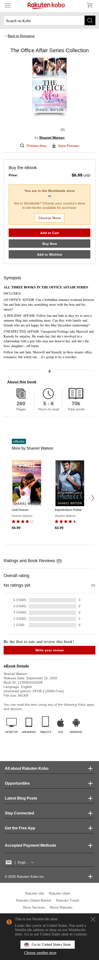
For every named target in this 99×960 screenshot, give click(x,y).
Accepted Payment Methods (30, 845)
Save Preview (68, 146)
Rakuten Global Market (33, 900)
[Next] (92, 498)
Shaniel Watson (52, 138)
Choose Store (49, 218)
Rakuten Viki (34, 893)
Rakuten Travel (67, 900)
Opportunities (17, 783)
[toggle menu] (8, 5)
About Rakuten (61, 907)
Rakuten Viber (59, 893)
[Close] (93, 919)
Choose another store (40, 953)
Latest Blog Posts (21, 798)
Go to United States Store (51, 944)
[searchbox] (49, 20)
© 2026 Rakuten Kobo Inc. (25, 876)
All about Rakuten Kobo (27, 768)
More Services (34, 907)
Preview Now (36, 146)
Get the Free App (20, 828)
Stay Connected (19, 813)
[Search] (90, 20)
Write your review (49, 650)
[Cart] (89, 5)
